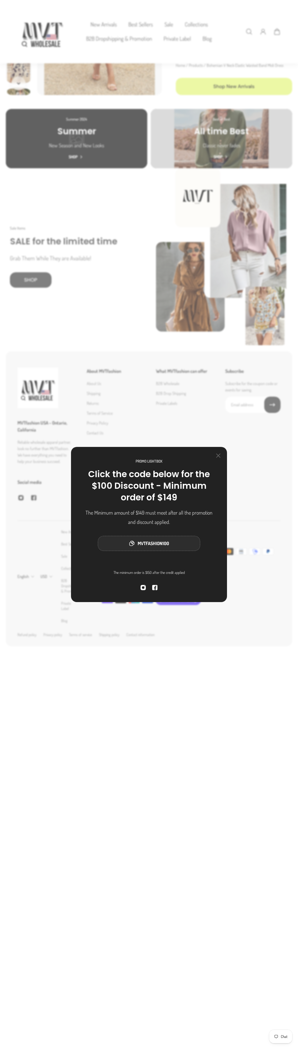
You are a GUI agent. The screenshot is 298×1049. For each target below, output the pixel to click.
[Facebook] (155, 587)
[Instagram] (143, 587)
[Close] (218, 456)
